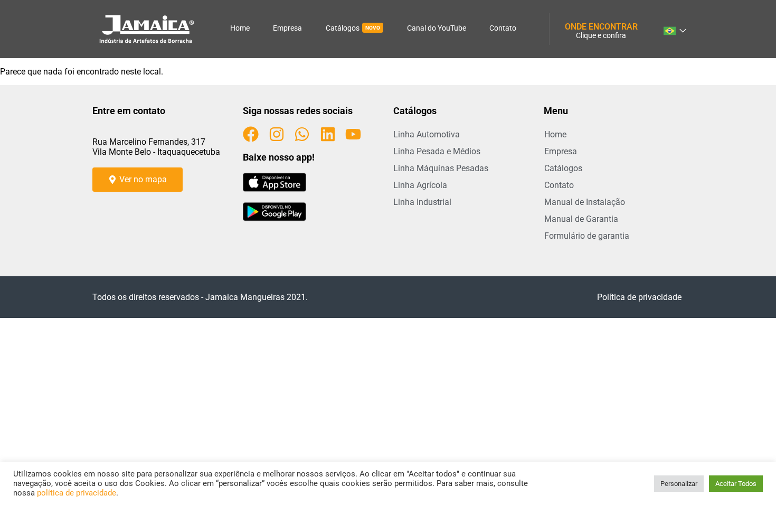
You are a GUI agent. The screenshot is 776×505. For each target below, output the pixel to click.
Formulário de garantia (586, 236)
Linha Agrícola (420, 185)
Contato (502, 28)
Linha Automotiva (426, 134)
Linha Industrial (422, 202)
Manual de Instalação (584, 202)
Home (240, 28)
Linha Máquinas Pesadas (440, 168)
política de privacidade (76, 493)
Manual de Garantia (581, 219)
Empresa (287, 28)
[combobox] (674, 29)
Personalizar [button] (678, 484)
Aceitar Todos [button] (735, 484)
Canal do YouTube (436, 28)
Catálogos (353, 28)
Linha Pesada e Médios (436, 151)
